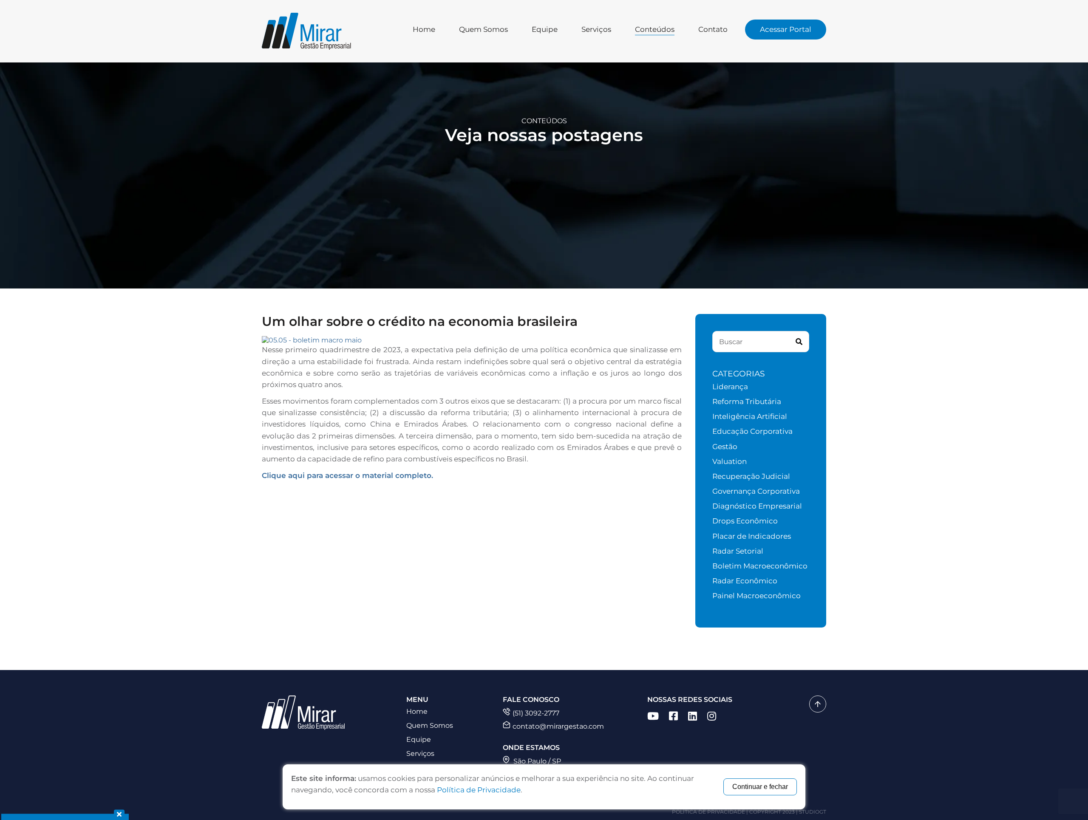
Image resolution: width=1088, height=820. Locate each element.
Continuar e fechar (760, 786)
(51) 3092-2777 (536, 713)
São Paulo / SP (536, 761)
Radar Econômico (744, 581)
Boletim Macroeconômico (760, 566)
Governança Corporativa (756, 491)
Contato (713, 29)
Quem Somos (483, 29)
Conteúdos (654, 29)
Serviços (596, 29)
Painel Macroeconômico (756, 595)
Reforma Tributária (746, 401)
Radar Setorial (737, 551)
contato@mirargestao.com (558, 726)
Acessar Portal (785, 29)
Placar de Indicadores (751, 536)
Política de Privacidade (708, 812)
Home (424, 29)
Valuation (729, 461)
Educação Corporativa (752, 431)
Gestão (724, 446)
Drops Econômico (745, 521)
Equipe (545, 29)
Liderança (730, 386)
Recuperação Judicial (751, 476)
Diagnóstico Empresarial (757, 506)
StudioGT (812, 812)
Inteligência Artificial (749, 416)
